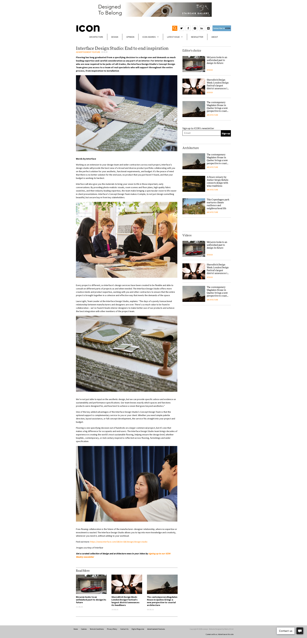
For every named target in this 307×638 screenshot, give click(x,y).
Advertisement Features (156, 629)
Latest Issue (173, 36)
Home (76, 629)
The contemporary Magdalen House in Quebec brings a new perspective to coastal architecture (162, 601)
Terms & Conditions (97, 629)
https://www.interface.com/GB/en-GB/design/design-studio (118, 541)
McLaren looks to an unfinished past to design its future (91, 600)
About (214, 36)
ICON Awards (149, 36)
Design (114, 36)
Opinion (130, 36)
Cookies (84, 629)
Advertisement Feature (88, 52)
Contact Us (124, 629)
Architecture (96, 36)
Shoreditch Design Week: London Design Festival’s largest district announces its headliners (125, 601)
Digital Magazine (138, 629)
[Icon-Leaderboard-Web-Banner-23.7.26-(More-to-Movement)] (153, 9)
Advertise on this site (225, 634)
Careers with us (211, 634)
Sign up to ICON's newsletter (198, 128)
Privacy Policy (112, 629)
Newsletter (197, 36)
